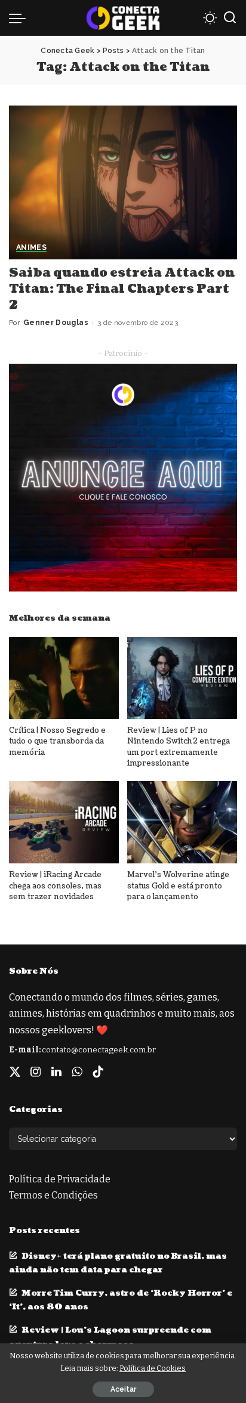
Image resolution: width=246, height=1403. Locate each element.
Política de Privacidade (59, 1179)
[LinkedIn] (56, 1072)
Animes (31, 248)
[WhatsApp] (77, 1072)
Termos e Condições (53, 1195)
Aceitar (123, 1389)
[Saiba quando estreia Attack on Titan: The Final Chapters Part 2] (123, 182)
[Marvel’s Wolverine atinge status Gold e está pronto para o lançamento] (182, 822)
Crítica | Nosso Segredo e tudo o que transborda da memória (57, 741)
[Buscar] (230, 18)
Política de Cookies (152, 1368)
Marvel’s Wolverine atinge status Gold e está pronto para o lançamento (178, 885)
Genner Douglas (55, 322)
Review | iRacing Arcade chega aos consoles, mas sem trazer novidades (55, 885)
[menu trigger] (20, 18)
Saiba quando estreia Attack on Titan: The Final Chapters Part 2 (122, 289)
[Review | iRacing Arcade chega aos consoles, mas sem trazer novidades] (64, 822)
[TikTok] (98, 1072)
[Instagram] (36, 1072)
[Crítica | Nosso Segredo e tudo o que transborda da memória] (64, 678)
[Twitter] (15, 1072)
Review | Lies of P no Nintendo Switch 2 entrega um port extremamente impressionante (178, 747)
